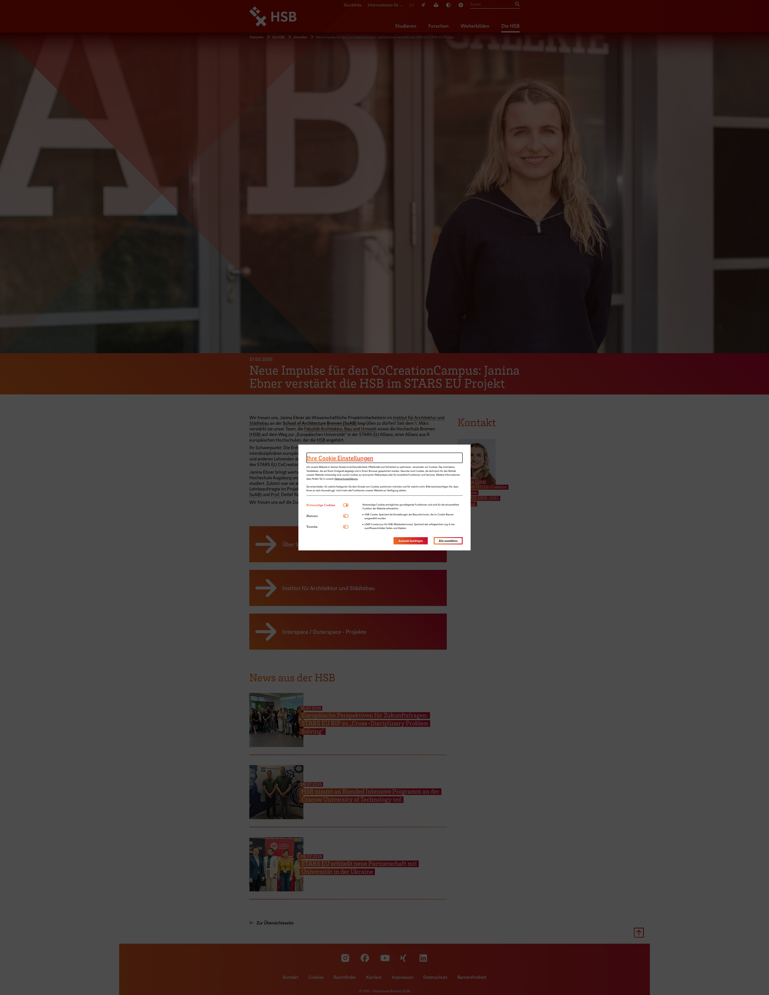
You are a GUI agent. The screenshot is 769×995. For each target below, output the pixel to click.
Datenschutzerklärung (346, 478)
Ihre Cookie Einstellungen (340, 458)
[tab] (324, 505)
